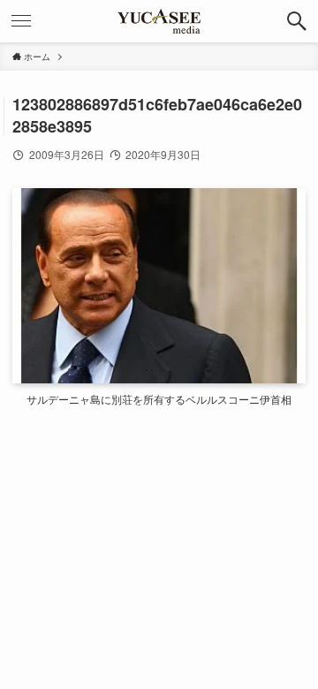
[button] (297, 21)
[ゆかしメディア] (159, 21)
